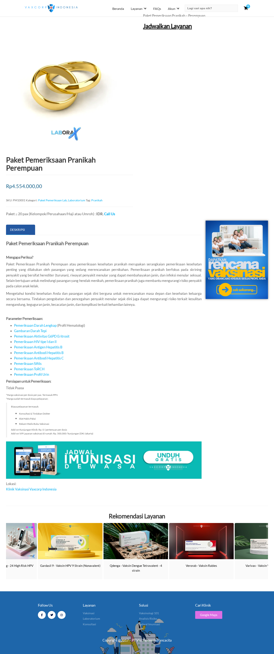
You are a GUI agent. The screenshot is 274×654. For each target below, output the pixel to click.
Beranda (118, 8)
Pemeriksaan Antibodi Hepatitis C (39, 358)
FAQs (157, 8)
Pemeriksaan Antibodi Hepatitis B (39, 353)
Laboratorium (76, 200)
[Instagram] (61, 615)
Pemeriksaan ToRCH (29, 369)
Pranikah (96, 200)
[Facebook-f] (42, 615)
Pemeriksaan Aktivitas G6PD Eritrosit (41, 336)
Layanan (136, 8)
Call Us (109, 214)
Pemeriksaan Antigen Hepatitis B (38, 347)
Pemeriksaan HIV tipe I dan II (35, 342)
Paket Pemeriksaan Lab (52, 200)
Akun (171, 8)
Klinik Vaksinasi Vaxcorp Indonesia (31, 489)
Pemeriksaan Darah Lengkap (35, 325)
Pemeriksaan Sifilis (28, 363)
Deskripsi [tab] (17, 229)
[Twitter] (52, 615)
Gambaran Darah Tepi (30, 331)
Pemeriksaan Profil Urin (31, 374)
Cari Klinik (203, 605)
